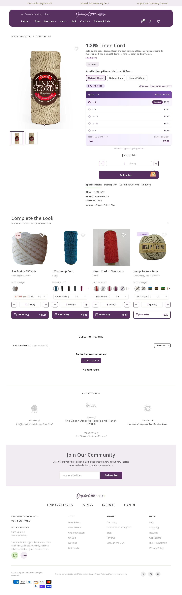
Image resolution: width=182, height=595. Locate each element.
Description (110, 184)
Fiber (37, 21)
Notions (49, 21)
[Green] (162, 288)
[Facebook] (150, 574)
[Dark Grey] (75, 288)
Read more (91, 57)
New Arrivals (75, 527)
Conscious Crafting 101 (119, 527)
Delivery (146, 184)
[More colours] (88, 289)
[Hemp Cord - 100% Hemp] (111, 247)
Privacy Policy (156, 548)
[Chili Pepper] (96, 288)
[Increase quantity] (46, 304)
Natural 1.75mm (137, 78)
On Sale (72, 537)
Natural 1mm (116, 78)
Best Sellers (74, 522)
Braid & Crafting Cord (21, 36)
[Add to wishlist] (76, 49)
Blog (109, 532)
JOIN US (87, 504)
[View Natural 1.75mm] (31, 138)
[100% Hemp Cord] (70, 247)
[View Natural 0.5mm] (17, 138)
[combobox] (42, 14)
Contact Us (155, 537)
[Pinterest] (158, 574)
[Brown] (156, 288)
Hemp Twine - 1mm (145, 271)
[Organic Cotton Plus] (91, 496)
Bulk (73, 21)
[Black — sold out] (143, 288)
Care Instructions (129, 184)
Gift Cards (73, 548)
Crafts (84, 21)
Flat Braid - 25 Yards (23, 271)
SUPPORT (108, 504)
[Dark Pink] (81, 288)
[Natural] (15, 288)
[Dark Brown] (68, 288)
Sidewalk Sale (102, 21)
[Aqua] (55, 288)
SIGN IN (129, 504)
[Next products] (168, 223)
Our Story (112, 522)
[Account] (151, 21)
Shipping (154, 527)
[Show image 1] (44, 125)
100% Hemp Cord (62, 271)
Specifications (94, 184)
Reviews (111, 537)
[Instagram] (143, 574)
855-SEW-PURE (20, 520)
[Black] (62, 288)
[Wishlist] (159, 21)
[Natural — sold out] (137, 288)
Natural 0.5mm (95, 78)
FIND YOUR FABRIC (60, 504)
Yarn (62, 21)
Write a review (91, 360)
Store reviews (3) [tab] (40, 345)
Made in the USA (115, 542)
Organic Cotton (76, 532)
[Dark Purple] (115, 288)
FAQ (151, 522)
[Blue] (150, 288)
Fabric (24, 21)
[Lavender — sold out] (122, 288)
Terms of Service (115, 574)
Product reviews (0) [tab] (21, 345)
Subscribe (111, 475)
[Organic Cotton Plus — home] (91, 15)
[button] (45, 86)
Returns (153, 532)
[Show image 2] (47, 125)
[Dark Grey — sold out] (103, 288)
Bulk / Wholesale (158, 542)
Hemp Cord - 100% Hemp (108, 271)
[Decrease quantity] (14, 304)
